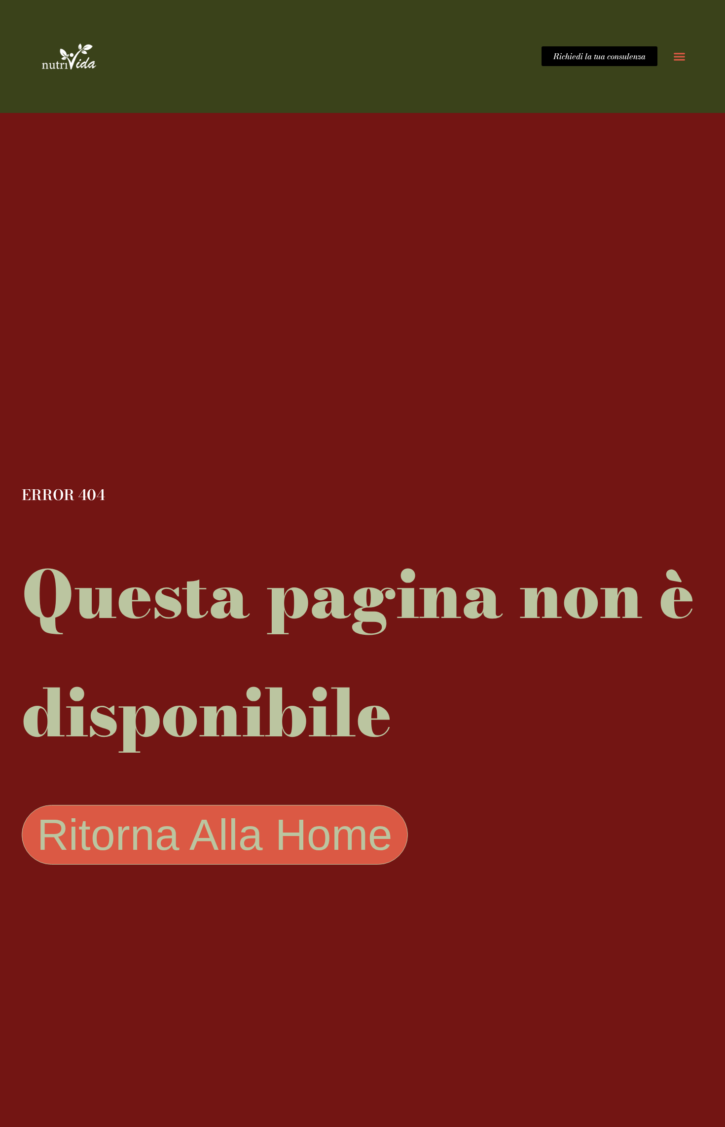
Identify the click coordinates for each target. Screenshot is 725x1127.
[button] (679, 56)
